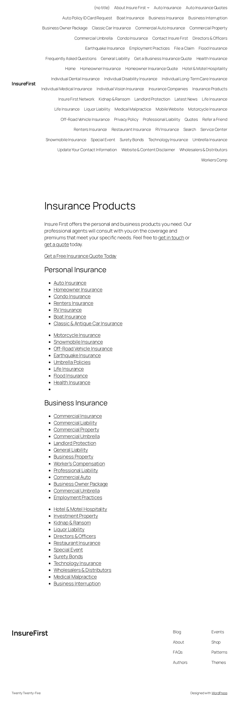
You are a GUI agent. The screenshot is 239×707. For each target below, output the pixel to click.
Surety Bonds (132, 139)
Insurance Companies (168, 88)
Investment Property (76, 515)
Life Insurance (214, 99)
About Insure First (130, 7)
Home (70, 68)
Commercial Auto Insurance (160, 28)
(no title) (102, 7)
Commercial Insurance (78, 416)
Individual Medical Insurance (66, 88)
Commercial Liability (75, 422)
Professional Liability (161, 119)
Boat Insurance (130, 18)
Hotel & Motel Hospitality (204, 68)
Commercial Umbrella (93, 38)
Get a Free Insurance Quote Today (80, 256)
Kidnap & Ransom (114, 99)
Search (189, 129)
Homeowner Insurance (100, 68)
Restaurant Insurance (131, 129)
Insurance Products (209, 88)
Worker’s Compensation (79, 463)
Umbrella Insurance (210, 139)
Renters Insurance (90, 129)
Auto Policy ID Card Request (87, 18)
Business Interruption (207, 18)
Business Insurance (166, 18)
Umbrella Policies (72, 362)
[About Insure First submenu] (148, 7)
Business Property (73, 456)
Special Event (103, 139)
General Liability (115, 58)
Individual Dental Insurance (75, 78)
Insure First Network (76, 99)
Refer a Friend (214, 119)
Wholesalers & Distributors (203, 149)
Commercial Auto (72, 477)
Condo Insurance (132, 38)
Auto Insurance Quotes (206, 7)
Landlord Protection (152, 99)
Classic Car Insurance (111, 28)
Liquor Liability (97, 109)
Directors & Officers (210, 38)
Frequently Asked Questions (71, 58)
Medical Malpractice (133, 109)
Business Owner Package (65, 28)
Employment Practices (149, 48)
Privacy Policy (126, 119)
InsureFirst (24, 83)
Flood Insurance (213, 48)
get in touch (171, 237)
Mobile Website (170, 109)
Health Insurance (212, 58)
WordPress (219, 693)
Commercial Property (208, 28)
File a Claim (184, 48)
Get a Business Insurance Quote (163, 58)
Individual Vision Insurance (120, 88)
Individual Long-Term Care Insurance (194, 78)
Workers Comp (214, 160)
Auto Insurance (167, 7)
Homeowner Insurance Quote (151, 68)
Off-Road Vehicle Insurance (85, 119)
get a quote (56, 244)
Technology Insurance (168, 139)
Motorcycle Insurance (207, 109)
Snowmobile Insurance (66, 139)
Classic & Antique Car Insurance (88, 323)
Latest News (186, 99)
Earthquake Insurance (105, 48)
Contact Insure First (170, 38)
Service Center (213, 129)
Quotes (191, 119)
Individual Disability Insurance (130, 78)
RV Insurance (167, 129)
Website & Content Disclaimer (148, 149)
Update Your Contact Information (87, 149)
